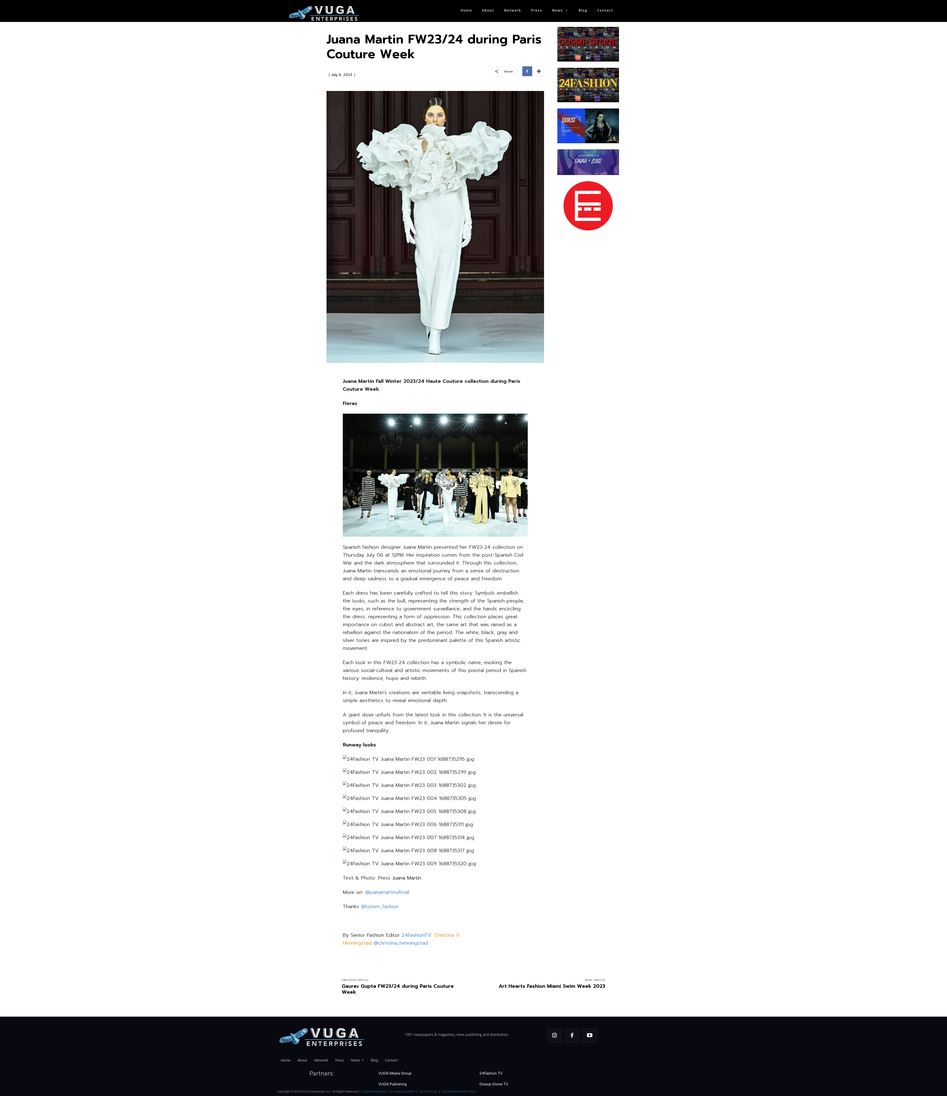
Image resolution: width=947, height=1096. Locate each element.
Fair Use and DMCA (402, 1091)
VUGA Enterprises (373, 1091)
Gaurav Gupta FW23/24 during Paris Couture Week (398, 989)
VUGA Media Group (395, 1073)
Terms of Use (428, 1091)
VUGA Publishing (392, 1084)
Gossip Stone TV (493, 1084)
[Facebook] (527, 71)
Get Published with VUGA (458, 1091)
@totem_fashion (380, 906)
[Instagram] (554, 1035)
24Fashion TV (491, 1073)
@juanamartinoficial (387, 892)
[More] (539, 71)
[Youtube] (590, 1035)
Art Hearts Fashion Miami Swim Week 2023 (552, 986)
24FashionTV (415, 935)
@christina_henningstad (401, 943)
